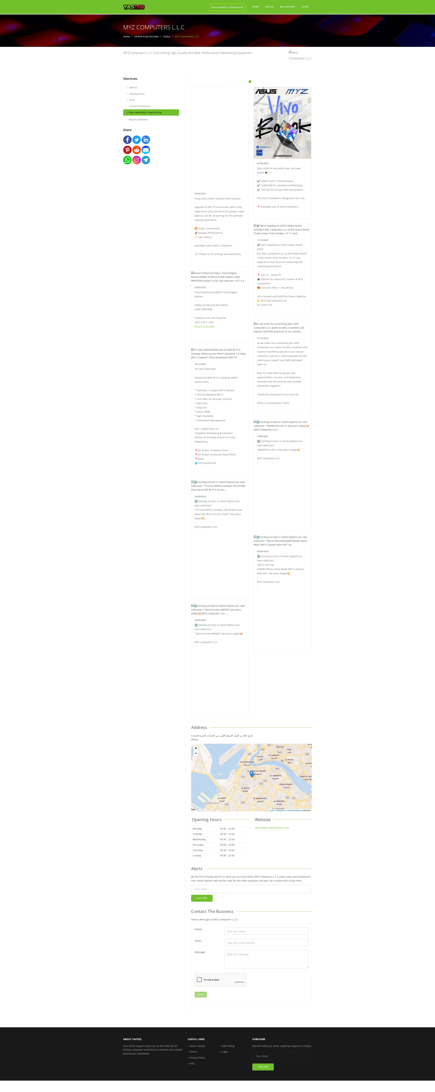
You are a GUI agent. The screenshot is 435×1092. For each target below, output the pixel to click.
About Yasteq (197, 1046)
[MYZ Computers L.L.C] (251, 774)
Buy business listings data (227, 7)
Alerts (132, 99)
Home (255, 6)
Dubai (166, 36)
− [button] (196, 753)
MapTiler (281, 810)
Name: (198, 929)
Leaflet (272, 810)
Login (305, 6)
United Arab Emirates (146, 36)
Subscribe (201, 898)
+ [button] (196, 748)
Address (133, 87)
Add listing (228, 1046)
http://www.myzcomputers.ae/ (272, 827)
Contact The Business (140, 106)
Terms (193, 1051)
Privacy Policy (197, 1057)
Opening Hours (137, 93)
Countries (288, 6)
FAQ (192, 1063)
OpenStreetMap (294, 810)
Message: (200, 952)
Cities (270, 6)
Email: (198, 940)
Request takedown (138, 119)
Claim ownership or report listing (145, 112)
